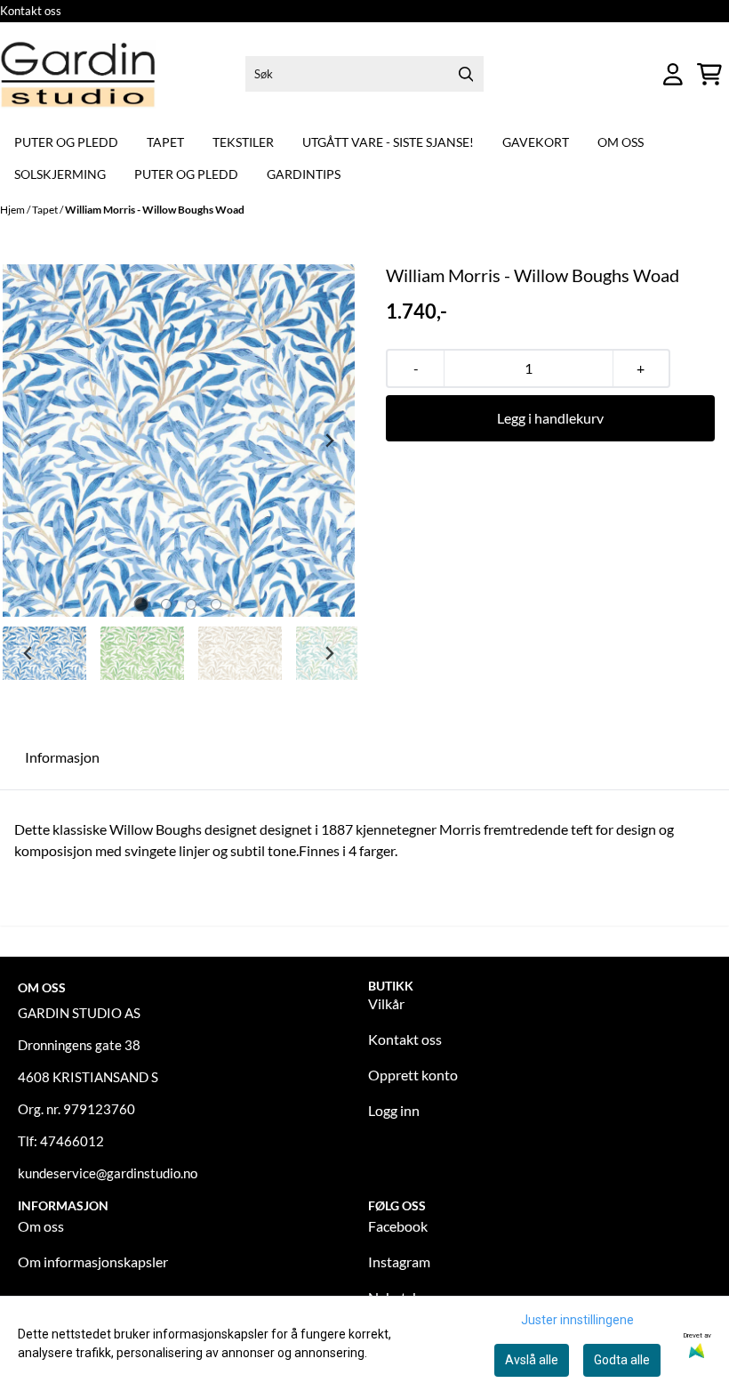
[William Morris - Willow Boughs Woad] (179, 440)
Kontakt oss (30, 11)
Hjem (13, 209)
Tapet (165, 142)
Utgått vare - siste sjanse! (388, 142)
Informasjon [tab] (62, 756)
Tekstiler (243, 142)
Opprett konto (413, 1074)
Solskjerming (60, 174)
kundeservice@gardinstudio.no (107, 1173)
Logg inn (394, 1110)
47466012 (72, 1141)
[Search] (466, 74)
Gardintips (303, 174)
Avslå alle (531, 1360)
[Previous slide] (28, 440)
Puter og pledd (66, 142)
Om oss (620, 142)
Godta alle (622, 1360)
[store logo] (78, 74)
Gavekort (535, 142)
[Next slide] (329, 440)
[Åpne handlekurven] (709, 74)
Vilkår (386, 1003)
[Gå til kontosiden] (673, 74)
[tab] (141, 603)
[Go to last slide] (28, 653)
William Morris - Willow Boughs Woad (154, 209)
